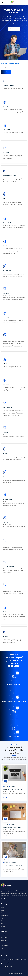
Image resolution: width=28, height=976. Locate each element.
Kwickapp (6, 786)
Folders (5, 363)
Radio (4, 612)
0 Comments (13, 786)
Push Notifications (8, 566)
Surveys (5, 636)
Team (2, 920)
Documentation (4, 915)
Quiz (4, 198)
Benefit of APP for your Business (12, 789)
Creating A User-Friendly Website (12, 827)
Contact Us (3, 951)
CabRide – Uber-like (8, 85)
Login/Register (4, 945)
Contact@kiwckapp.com (8, 963)
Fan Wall (5, 522)
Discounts (6, 384)
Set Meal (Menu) (8, 499)
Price (2, 923)
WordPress (6, 245)
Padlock (5, 453)
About (2, 910)
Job (4, 476)
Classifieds (6, 545)
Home (2, 907)
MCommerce (6, 339)
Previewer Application (9, 175)
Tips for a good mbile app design (12, 865)
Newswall (6, 293)
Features (3, 912)
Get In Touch (4, 940)
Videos (5, 589)
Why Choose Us (4, 937)
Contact (3, 926)
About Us (3, 935)
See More (6, 71)
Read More (6, 797)
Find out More (14, 29)
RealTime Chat (7, 270)
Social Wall (6, 152)
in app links (6, 318)
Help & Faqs (3, 943)
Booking (5, 432)
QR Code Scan (7, 129)
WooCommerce (7, 407)
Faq (2, 918)
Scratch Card (7, 223)
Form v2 (5, 106)
